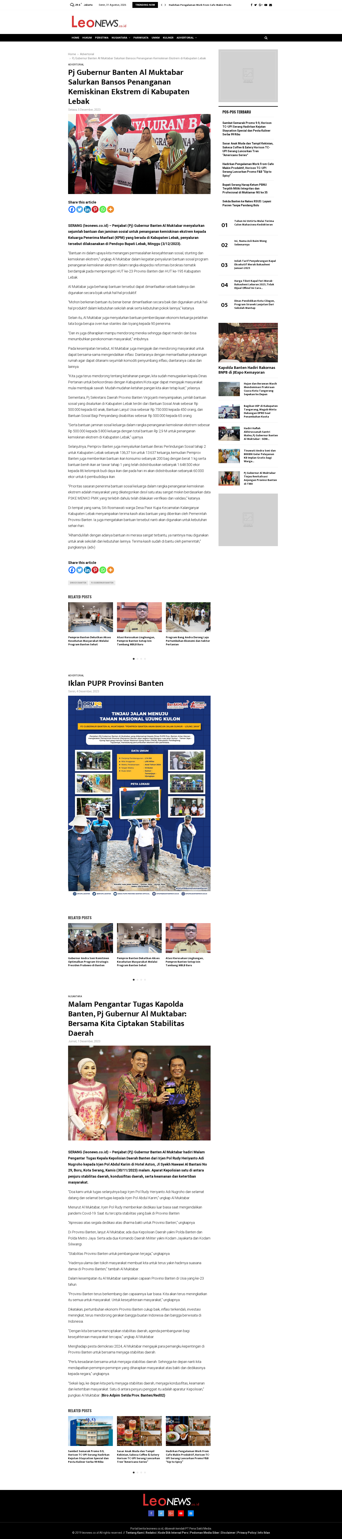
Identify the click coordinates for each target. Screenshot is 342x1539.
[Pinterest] (95, 209)
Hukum (87, 37)
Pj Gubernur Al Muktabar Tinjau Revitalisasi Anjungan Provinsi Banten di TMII (260, 478)
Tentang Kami (135, 1532)
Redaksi (151, 1532)
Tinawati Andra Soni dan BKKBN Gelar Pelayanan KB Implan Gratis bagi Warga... (260, 456)
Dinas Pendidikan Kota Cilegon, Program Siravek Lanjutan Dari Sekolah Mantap (254, 304)
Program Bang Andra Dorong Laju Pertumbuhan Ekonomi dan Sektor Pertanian (188, 641)
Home (75, 37)
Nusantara (119, 37)
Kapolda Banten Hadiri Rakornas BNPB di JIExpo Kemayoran (246, 370)
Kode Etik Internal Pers (173, 1532)
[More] (110, 209)
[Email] (270, 5)
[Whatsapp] (102, 209)
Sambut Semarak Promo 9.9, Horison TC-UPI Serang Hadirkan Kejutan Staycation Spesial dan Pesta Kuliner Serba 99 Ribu (88, 1456)
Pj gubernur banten (102, 583)
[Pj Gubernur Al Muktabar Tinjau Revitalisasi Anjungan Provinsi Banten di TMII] (229, 478)
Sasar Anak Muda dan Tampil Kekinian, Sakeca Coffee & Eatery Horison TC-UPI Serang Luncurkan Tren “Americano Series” (138, 1456)
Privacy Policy (246, 1532)
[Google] (260, 5)
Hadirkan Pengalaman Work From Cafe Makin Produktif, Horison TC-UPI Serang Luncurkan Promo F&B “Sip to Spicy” (188, 1456)
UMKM (156, 37)
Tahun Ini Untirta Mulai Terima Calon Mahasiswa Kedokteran (254, 223)
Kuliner (168, 37)
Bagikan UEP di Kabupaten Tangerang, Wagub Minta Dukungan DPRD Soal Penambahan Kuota (261, 411)
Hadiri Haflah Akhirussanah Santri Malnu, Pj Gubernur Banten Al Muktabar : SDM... (261, 433)
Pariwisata (140, 37)
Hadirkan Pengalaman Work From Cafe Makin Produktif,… (204, 5)
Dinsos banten (78, 583)
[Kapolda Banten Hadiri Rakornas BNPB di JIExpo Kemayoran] (248, 342)
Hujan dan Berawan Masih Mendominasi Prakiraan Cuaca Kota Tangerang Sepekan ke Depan (260, 389)
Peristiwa (101, 37)
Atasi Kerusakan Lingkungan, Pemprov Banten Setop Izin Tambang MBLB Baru (136, 641)
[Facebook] (251, 5)
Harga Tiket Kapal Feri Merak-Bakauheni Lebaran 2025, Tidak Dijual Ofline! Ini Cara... (254, 284)
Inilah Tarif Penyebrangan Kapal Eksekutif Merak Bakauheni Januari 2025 (255, 264)
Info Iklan (264, 1532)
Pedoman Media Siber (204, 1532)
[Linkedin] (87, 209)
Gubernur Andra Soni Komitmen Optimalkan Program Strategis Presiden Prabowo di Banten (88, 962)
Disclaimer (228, 1532)
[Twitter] (255, 5)
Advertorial (185, 37)
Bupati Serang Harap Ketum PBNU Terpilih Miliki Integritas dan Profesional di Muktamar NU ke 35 (245, 188)
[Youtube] (265, 5)
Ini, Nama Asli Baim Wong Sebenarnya (250, 243)
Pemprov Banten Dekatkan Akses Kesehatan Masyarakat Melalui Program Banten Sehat (89, 641)
